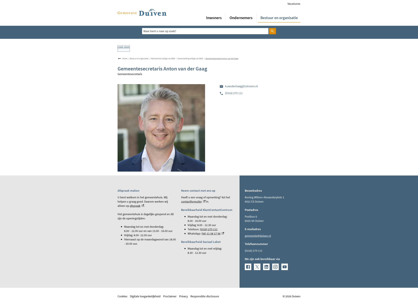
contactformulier (193, 201)
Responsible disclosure (204, 296)
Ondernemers (241, 17)
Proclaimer (170, 296)
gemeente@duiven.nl (258, 236)
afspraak (137, 206)
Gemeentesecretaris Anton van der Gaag (221, 58)
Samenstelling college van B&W (190, 58)
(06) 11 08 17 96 (212, 233)
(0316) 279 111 (234, 93)
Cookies (122, 296)
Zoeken (272, 31)
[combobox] (205, 31)
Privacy (183, 296)
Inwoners (214, 17)
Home (124, 58)
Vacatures (294, 4)
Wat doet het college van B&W (163, 58)
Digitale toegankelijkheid (145, 296)
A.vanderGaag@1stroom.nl (241, 86)
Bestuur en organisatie (279, 17)
